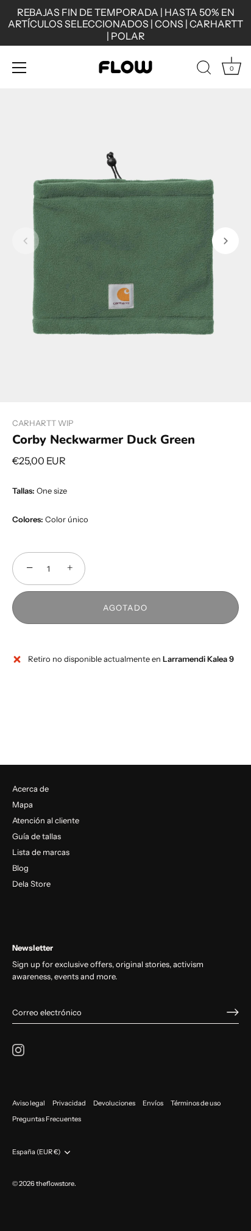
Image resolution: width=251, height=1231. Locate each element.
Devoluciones (114, 1103)
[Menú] (19, 67)
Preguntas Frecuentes (46, 1119)
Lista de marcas (40, 852)
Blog (20, 868)
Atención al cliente (45, 820)
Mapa (22, 804)
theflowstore (55, 1183)
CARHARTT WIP (43, 423)
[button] (25, 240)
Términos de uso (196, 1103)
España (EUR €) (36, 1152)
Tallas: (23, 490)
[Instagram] (18, 1049)
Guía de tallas (36, 836)
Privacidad (69, 1103)
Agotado (125, 607)
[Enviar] (233, 1012)
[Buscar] (204, 69)
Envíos (153, 1103)
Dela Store (31, 884)
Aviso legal (28, 1103)
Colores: (27, 519)
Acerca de (30, 788)
